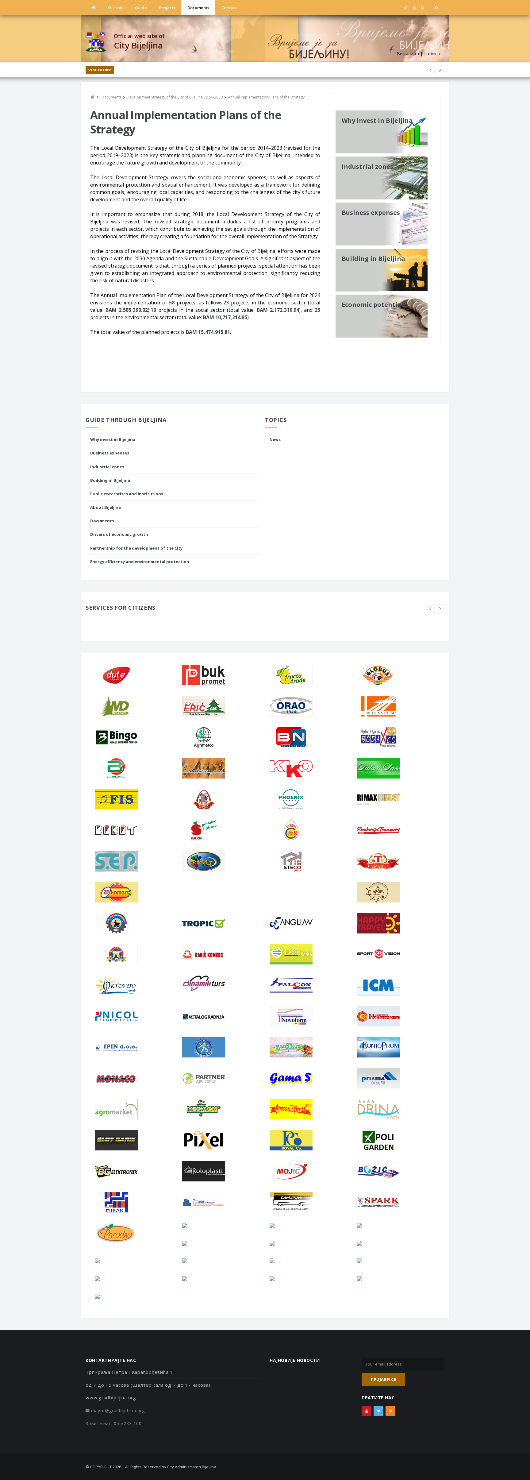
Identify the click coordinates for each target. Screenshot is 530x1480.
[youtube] (414, 8)
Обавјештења (99, 69)
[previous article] (440, 70)
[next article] (430, 70)
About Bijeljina (105, 507)
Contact (228, 7)
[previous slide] (430, 608)
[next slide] (440, 608)
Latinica (432, 53)
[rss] (422, 8)
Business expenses (109, 453)
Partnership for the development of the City (136, 548)
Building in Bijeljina (110, 480)
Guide (141, 7)
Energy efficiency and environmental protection (139, 561)
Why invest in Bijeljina (112, 439)
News (275, 439)
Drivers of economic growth (119, 534)
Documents (198, 7)
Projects (167, 7)
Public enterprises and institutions (126, 494)
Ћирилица (407, 53)
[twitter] (405, 8)
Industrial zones (107, 467)
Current (115, 7)
